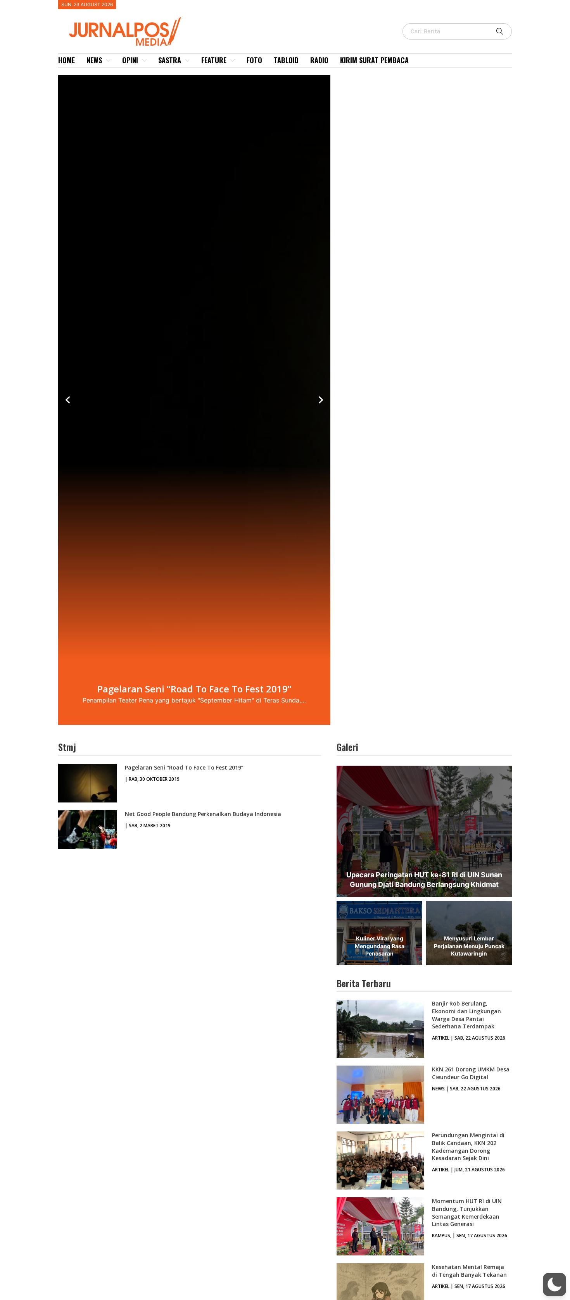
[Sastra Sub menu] (187, 60)
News (94, 60)
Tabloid (286, 60)
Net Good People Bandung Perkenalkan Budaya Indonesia (203, 814)
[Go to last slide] (68, 400)
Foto (254, 60)
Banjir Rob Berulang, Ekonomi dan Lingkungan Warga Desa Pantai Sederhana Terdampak (466, 1015)
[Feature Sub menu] (232, 60)
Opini (130, 60)
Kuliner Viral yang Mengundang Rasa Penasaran (379, 946)
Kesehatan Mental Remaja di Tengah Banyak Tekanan (469, 1270)
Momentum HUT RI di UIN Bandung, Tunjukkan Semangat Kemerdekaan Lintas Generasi (467, 1212)
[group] (194, 400)
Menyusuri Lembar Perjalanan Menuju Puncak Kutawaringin (469, 946)
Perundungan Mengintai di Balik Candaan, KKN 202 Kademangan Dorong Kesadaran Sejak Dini (468, 1146)
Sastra (169, 60)
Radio (319, 60)
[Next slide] (320, 400)
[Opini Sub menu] (144, 60)
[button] (554, 1284)
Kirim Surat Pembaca (374, 60)
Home (66, 60)
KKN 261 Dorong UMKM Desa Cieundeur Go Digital (471, 1073)
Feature (213, 60)
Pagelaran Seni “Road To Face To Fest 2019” (184, 767)
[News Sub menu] (108, 60)
